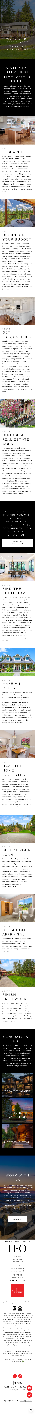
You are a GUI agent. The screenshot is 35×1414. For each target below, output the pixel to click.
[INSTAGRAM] (20, 1376)
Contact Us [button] (17, 1219)
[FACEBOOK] (15, 1376)
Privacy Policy (26, 1401)
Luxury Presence (17, 1390)
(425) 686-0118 (17, 1262)
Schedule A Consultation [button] (17, 542)
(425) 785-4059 (17, 1259)
